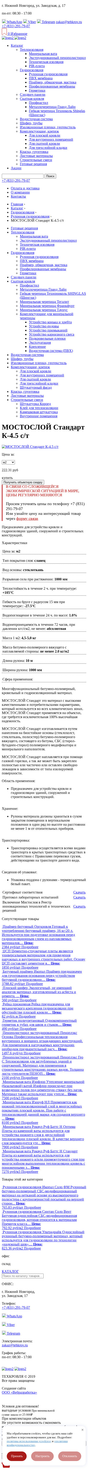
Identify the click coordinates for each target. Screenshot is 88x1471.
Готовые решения (33, 164)
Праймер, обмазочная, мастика (52, 82)
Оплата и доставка (25, 188)
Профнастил (38, 103)
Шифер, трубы (31, 123)
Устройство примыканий (48, 330)
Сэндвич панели (32, 94)
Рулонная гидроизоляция (48, 74)
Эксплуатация (40, 342)
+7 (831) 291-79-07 (16, 26)
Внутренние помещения (38, 416)
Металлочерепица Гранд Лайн (52, 107)
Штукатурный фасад (36, 387)
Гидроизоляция (31, 70)
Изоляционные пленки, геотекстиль (48, 127)
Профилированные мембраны (52, 86)
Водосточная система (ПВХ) (51, 351)
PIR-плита (37, 66)
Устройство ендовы (44, 326)
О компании (20, 192)
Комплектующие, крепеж (39, 131)
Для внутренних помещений (51, 139)
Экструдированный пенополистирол (57, 58)
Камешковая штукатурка (39, 412)
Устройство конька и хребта (50, 322)
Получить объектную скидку (23, 482)
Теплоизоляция (31, 50)
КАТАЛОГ (10, 1271)
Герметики (37, 90)
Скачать (79, 892)
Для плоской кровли (44, 135)
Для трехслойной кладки (48, 148)
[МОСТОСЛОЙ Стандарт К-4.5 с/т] (30, 447)
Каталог (17, 45)
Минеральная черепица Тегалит (44, 302)
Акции (16, 168)
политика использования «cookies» (29, 1441)
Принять (17, 1456)
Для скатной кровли (44, 143)
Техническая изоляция (46, 62)
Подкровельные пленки (47, 338)
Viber (31, 22)
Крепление (37, 347)
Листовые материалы (36, 156)
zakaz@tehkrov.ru (69, 22)
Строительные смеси (36, 160)
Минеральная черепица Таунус (44, 310)
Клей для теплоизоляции (39, 408)
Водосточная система (36, 119)
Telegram (48, 22)
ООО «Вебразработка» (19, 1392)
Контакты (18, 196)
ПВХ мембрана (41, 78)
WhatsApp (14, 22)
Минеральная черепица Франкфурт (47, 306)
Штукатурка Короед (35, 404)
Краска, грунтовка (34, 152)
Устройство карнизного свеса (51, 334)
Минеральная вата (43, 54)
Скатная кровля (32, 99)
